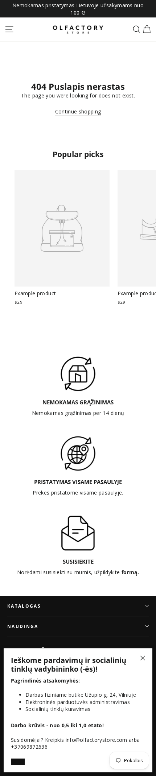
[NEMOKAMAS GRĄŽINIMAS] (78, 374)
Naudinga (22, 626)
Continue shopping (78, 111)
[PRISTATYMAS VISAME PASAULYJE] (78, 453)
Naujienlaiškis (30, 649)
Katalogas (24, 606)
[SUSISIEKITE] (78, 533)
